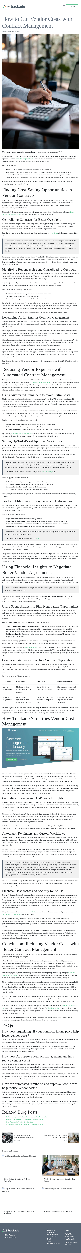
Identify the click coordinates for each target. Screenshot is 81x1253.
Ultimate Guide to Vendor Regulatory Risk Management (25, 1124)
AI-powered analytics (31, 647)
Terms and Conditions (68, 1234)
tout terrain (36, 538)
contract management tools (24, 159)
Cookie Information (70, 1242)
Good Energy (53, 233)
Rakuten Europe (47, 472)
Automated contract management (40, 382)
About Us (67, 1244)
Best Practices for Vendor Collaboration (19, 1122)
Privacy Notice (69, 1236)
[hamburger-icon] (64, 6)
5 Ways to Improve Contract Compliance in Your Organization (27, 1117)
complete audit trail (28, 912)
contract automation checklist (22, 433)
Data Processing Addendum (69, 1239)
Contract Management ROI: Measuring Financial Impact (25, 1119)
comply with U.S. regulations (12, 914)
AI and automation (53, 1008)
